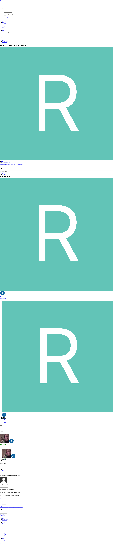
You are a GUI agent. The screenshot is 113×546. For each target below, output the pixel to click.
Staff (4, 535)
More (4, 26)
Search (5, 28)
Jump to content (2, 0)
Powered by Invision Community (5, 524)
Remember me (6, 14)
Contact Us (3, 522)
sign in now (18, 474)
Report (5, 422)
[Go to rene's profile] (56, 290)
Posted (3, 298)
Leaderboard (5, 25)
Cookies (3, 523)
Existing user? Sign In (5, 6)
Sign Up (3, 18)
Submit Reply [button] (4, 504)
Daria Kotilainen (3, 447)
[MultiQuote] (2, 431)
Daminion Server (7, 162)
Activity (3, 27)
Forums (5, 23)
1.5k (4, 419)
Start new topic (4, 174)
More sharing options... (4, 171)
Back (4, 533)
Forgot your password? (7, 17)
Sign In (5, 15)
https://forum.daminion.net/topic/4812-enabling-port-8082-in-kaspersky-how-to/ (11, 164)
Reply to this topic (4, 173)
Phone (3, 501)
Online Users (6, 24)
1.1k (4, 460)
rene (2, 161)
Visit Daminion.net (4, 21)
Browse (3, 22)
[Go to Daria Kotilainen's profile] (4, 442)
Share (1, 163)
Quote (3, 432)
